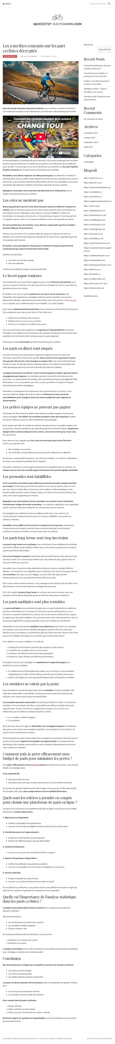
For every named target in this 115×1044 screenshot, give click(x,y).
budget (35, 765)
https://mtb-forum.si (92, 269)
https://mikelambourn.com (95, 215)
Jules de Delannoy (28, 56)
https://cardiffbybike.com (94, 220)
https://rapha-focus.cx (93, 178)
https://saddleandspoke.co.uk (97, 255)
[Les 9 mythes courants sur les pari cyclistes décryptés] (41, 82)
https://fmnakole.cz (92, 274)
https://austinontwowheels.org (97, 187)
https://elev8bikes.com (93, 238)
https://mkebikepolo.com (94, 210)
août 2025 (88, 147)
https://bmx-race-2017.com (95, 283)
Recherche (88, 44)
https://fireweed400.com (94, 260)
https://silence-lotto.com (94, 288)
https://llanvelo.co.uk (93, 182)
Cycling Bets (10, 56)
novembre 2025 (91, 133)
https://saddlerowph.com (94, 279)
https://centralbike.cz (93, 192)
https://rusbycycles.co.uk (94, 224)
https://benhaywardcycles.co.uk (97, 265)
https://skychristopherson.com (97, 243)
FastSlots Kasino (91, 296)
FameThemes (107, 1038)
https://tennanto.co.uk (93, 234)
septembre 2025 (91, 142)
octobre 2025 (89, 137)
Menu (8, 4)
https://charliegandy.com (94, 229)
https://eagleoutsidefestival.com (97, 201)
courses (73, 300)
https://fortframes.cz (93, 196)
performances (27, 321)
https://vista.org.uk (92, 206)
